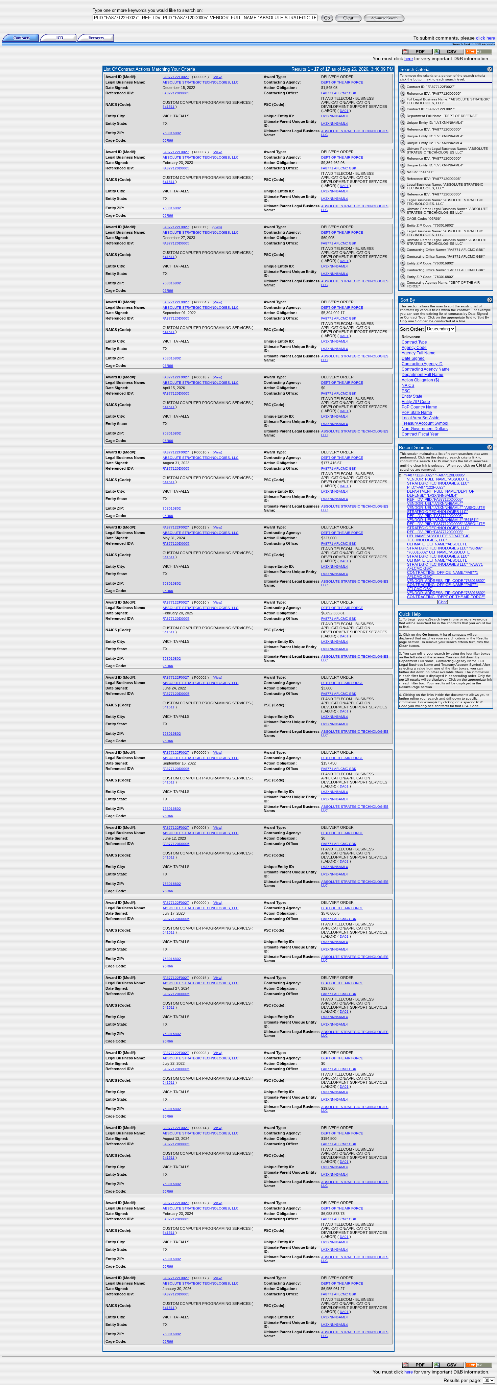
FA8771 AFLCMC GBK (338, 93)
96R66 (168, 140)
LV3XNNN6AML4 (334, 116)
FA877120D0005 (176, 93)
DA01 (344, 111)
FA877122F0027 (176, 77)
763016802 (172, 133)
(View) (217, 77)
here (408, 58)
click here (485, 38)
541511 (168, 107)
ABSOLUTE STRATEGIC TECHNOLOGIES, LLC (200, 82)
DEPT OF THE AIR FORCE (342, 82)
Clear (442, 602)
